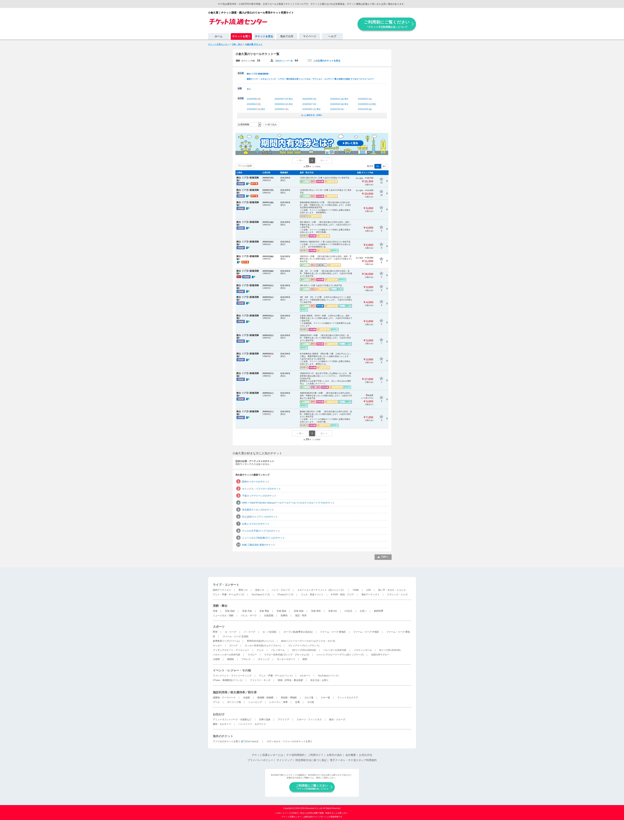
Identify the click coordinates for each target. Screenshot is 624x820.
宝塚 (215, 611)
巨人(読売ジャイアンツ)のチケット (260, 516)
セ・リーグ (230, 632)
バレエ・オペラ (249, 615)
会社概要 (350, 755)
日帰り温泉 (264, 719)
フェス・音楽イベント (312, 594)
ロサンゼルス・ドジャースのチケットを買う (289, 741)
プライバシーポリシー (260, 760)
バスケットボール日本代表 (226, 654)
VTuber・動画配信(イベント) (227, 680)
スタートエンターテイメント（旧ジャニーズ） (321, 590)
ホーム (218, 36)
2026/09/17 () (309, 104)
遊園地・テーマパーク (224, 697)
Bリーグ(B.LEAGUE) (390, 650)
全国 (240, 88)
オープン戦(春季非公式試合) (298, 632)
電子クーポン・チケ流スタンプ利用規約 (353, 760)
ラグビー (252, 654)
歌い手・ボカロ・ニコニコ (392, 590)
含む (377, 166)
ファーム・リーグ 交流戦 (235, 636)
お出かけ (219, 714)
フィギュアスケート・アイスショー (231, 650)
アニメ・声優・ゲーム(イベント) (275, 675)
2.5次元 (348, 611)
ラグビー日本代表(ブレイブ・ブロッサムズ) (286, 654)
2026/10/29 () (337, 109)
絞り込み (272, 124)
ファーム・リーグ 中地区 (366, 632)
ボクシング (263, 659)
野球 (215, 632)
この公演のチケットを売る (326, 60)
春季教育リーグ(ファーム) (226, 641)
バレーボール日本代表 (335, 650)
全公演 (241, 73)
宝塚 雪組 (264, 611)
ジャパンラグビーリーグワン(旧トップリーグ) (340, 654)
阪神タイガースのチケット (255, 481)
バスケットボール (363, 650)
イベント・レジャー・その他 (232, 670)
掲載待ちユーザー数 (284, 61)
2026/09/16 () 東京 (284, 104)
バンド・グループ (281, 590)
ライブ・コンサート (226, 584)
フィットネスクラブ (347, 697)
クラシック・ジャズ (397, 594)
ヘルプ (332, 36)
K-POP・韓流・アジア (342, 594)
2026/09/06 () (254, 99)
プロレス (246, 659)
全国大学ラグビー (380, 654)
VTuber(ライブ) (285, 594)
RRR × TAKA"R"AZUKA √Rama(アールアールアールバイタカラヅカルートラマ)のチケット (288, 502)
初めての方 (286, 36)
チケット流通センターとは (267, 755)
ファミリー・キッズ (260, 680)
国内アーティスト (222, 590)
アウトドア (283, 719)
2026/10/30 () (365, 109)
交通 (297, 702)
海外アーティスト (370, 594)
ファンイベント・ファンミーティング (232, 675)
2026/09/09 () (309, 99)
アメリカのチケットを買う (226, 741)
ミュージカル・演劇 (223, 615)
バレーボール (278, 650)
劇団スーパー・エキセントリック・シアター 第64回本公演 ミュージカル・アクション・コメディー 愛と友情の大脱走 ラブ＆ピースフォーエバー (310, 79)
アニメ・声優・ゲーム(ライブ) (228, 594)
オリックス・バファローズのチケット (261, 488)
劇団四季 (378, 611)
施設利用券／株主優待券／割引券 (235, 692)
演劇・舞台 (220, 605)
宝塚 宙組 (299, 611)
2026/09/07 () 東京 (284, 99)
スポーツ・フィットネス (309, 719)
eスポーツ (305, 675)
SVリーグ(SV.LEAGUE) (304, 650)
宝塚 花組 (230, 611)
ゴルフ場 (308, 697)
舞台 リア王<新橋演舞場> (258, 74)
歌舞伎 (284, 615)
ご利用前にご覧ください (387, 24)
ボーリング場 (234, 702)
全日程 (241, 98)
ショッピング (255, 702)
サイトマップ (284, 760)
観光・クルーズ (337, 719)
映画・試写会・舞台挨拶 (290, 680)
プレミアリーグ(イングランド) (303, 645)
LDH (368, 590)
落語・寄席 (300, 615)
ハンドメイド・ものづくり (252, 724)
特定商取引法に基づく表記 (311, 760)
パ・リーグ (249, 632)
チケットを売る (264, 36)
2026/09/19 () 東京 (367, 104)
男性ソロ (243, 590)
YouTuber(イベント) (328, 675)
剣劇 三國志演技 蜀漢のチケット (258, 544)
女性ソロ (259, 590)
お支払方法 (365, 755)
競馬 (305, 659)
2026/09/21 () (281, 109)
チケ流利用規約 (295, 755)
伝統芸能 (268, 615)
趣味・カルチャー (222, 724)
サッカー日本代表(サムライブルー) (263, 645)
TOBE (356, 590)
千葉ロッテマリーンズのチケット (259, 495)
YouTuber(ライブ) (261, 594)
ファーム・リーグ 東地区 (333, 632)
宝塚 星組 (281, 611)
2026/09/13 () (254, 104)
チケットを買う (241, 36)
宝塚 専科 (316, 611)
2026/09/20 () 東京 (256, 109)
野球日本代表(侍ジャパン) (260, 641)
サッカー (217, 645)
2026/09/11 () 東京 (339, 99)
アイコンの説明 (245, 166)
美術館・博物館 (289, 697)
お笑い (363, 611)
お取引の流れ (334, 755)
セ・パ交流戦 (269, 632)
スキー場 (325, 697)
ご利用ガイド (315, 755)
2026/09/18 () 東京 (339, 104)
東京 (249, 89)
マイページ (309, 36)
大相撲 (216, 659)
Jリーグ (233, 645)
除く (384, 166)
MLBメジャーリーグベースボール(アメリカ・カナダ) (308, 641)
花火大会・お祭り (319, 680)
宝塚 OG (332, 611)
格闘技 (230, 659)
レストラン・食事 (278, 702)
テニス (260, 650)
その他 (310, 702)
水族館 (246, 697)
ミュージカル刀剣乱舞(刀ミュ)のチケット (263, 537)
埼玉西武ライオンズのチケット (258, 509)
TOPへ (384, 556)
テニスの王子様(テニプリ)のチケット (261, 530)
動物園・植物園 (265, 697)
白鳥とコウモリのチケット (255, 524)
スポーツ (219, 626)
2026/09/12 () (365, 99)
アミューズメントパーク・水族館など (232, 719)
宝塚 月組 (247, 611)
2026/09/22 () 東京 (311, 109)
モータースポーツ (286, 659)
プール (216, 702)
